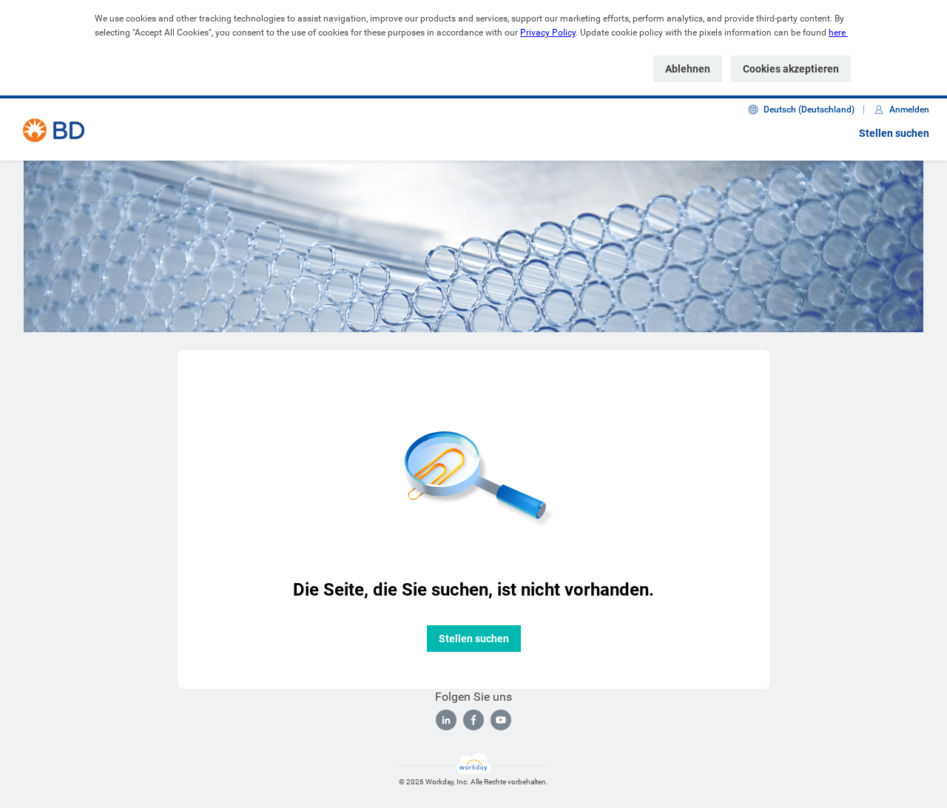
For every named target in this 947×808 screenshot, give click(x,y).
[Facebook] (473, 720)
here (837, 32)
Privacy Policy (548, 32)
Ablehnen (687, 69)
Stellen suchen (894, 133)
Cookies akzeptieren (791, 69)
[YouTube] (501, 720)
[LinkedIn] (446, 720)
